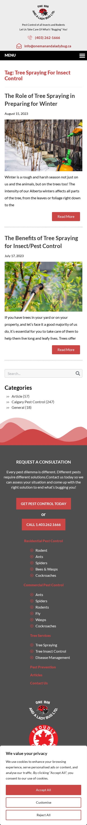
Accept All (43, 790)
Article (17, 396)
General (18, 407)
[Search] (78, 373)
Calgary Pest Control (28, 402)
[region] (43, 785)
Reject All (44, 815)
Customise (43, 802)
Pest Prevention (43, 667)
